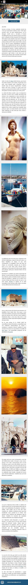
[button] (1, 2)
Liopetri (11, 332)
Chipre (11, 81)
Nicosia (11, 281)
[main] (14, 11)
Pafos (21, 566)
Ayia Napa (4, 330)
